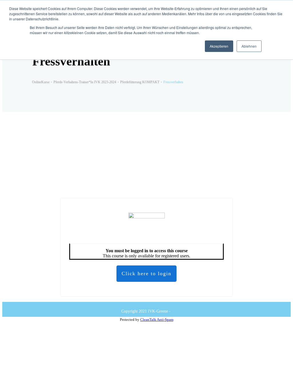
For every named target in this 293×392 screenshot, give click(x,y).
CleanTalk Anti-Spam (156, 319)
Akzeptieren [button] (219, 46)
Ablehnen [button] (249, 46)
